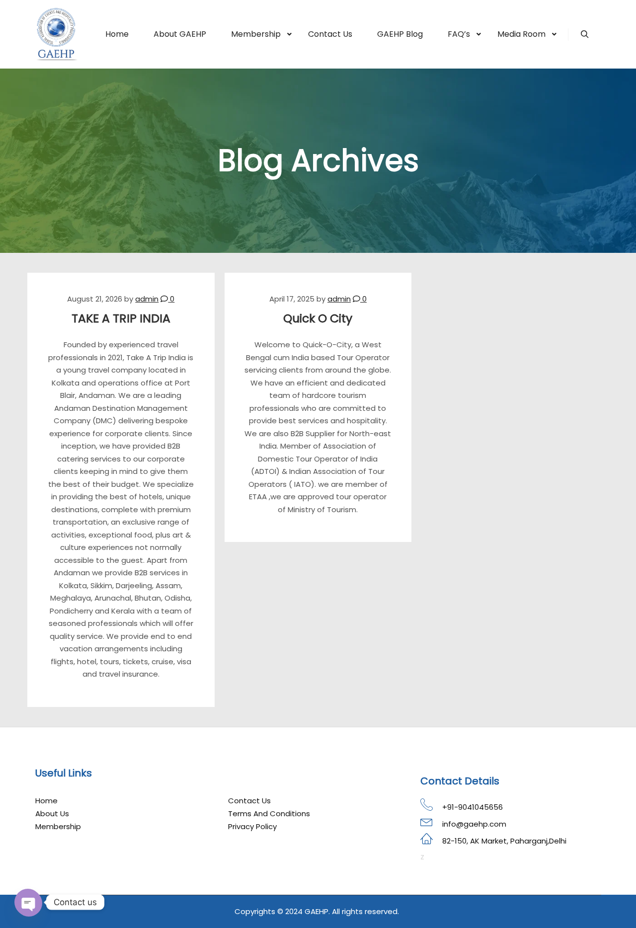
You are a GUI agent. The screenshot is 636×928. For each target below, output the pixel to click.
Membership (58, 826)
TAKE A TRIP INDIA (121, 318)
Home (46, 800)
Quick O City (317, 318)
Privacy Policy (252, 826)
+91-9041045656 (472, 807)
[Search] (585, 34)
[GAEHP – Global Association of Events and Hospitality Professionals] (57, 34)
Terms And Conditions (269, 813)
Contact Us (249, 800)
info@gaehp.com (474, 824)
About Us (52, 813)
